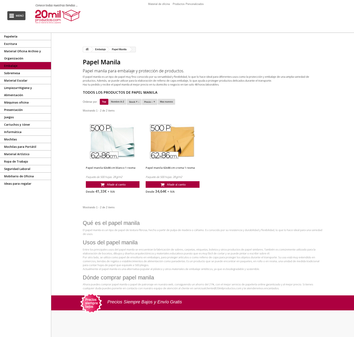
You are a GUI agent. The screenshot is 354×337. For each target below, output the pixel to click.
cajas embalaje (179, 80)
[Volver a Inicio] (87, 49)
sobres (179, 249)
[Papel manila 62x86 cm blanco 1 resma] (113, 141)
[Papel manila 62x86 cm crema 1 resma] (173, 141)
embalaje (270, 77)
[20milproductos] (59, 16)
